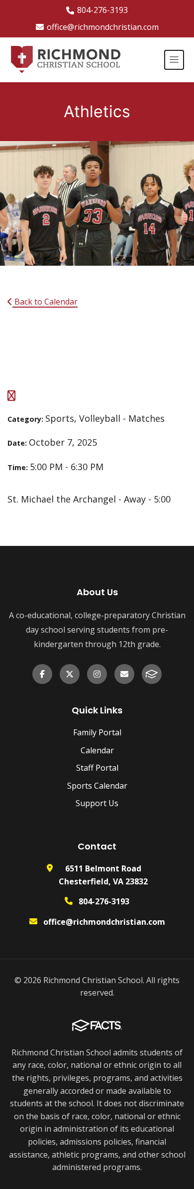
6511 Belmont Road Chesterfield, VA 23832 (103, 875)
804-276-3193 (102, 9)
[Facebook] (42, 674)
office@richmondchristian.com (103, 26)
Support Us (97, 803)
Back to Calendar (45, 301)
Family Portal (97, 732)
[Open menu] (174, 60)
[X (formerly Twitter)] (70, 674)
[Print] (11, 396)
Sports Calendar (97, 785)
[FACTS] (152, 674)
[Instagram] (97, 674)
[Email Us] (124, 674)
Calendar (97, 750)
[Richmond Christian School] (65, 60)
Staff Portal (97, 767)
